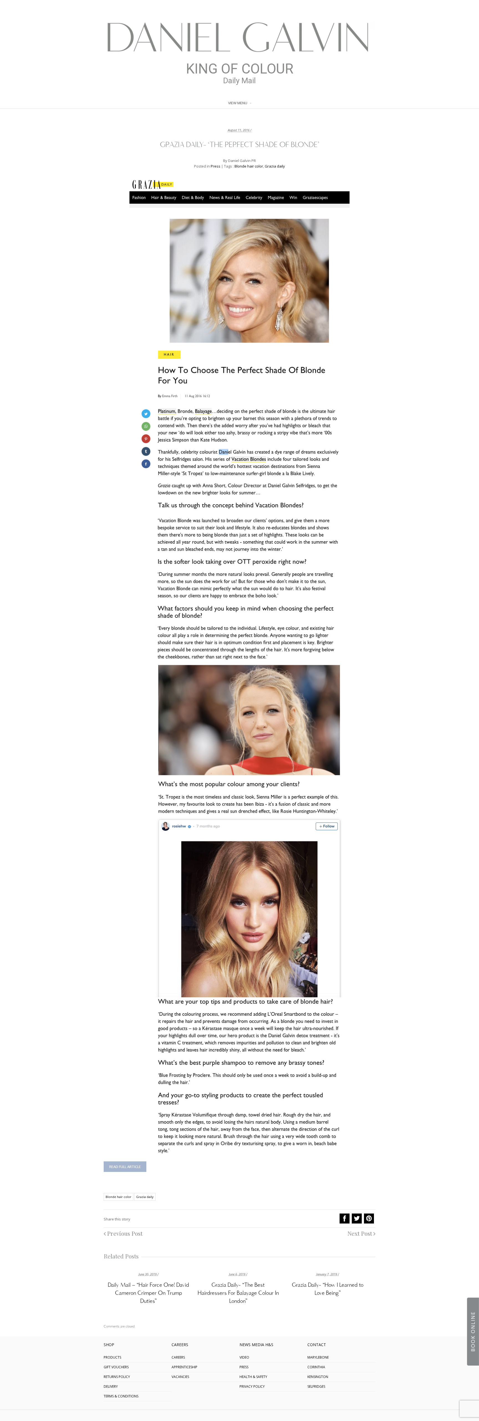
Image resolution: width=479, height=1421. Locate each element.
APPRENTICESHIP (184, 1367)
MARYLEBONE (318, 1357)
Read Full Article (125, 1166)
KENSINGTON (317, 1376)
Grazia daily (275, 166)
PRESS (244, 1367)
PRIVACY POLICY (252, 1386)
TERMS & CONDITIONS (121, 1396)
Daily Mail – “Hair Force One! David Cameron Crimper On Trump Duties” (148, 1293)
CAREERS (178, 1357)
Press (215, 166)
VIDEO (244, 1357)
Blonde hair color (249, 166)
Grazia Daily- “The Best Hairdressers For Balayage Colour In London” (238, 1293)
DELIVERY (111, 1386)
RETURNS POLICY (117, 1376)
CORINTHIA (316, 1367)
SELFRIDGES (316, 1386)
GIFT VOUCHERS (116, 1367)
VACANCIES (180, 1376)
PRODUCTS (112, 1357)
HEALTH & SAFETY (253, 1376)
